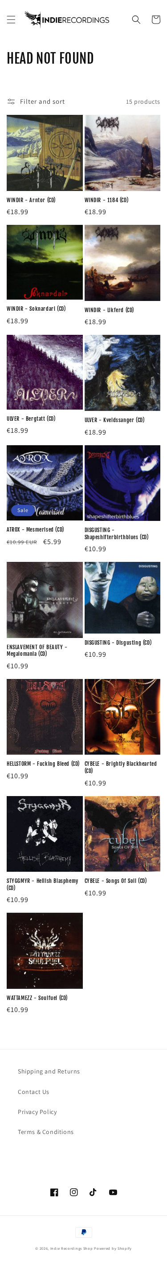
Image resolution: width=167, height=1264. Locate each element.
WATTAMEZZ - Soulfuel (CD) (37, 998)
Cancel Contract (53, 1153)
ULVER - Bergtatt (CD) (31, 418)
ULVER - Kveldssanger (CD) (115, 420)
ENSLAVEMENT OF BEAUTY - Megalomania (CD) (37, 651)
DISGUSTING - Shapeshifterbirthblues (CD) (117, 534)
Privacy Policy (37, 1112)
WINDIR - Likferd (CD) (109, 310)
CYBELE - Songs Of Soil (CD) (116, 881)
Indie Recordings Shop (71, 1248)
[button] (11, 19)
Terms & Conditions (46, 1132)
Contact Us (33, 1092)
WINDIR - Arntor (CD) (31, 200)
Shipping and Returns (49, 1071)
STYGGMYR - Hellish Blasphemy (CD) (42, 884)
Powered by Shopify (113, 1248)
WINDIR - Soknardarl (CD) (36, 308)
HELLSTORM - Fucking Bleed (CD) (43, 763)
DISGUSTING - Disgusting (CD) (118, 642)
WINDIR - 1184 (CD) (107, 200)
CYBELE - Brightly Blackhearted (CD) (121, 767)
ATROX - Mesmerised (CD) (35, 529)
